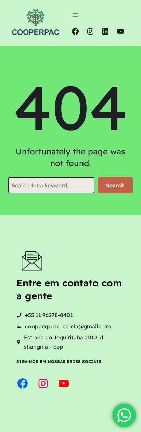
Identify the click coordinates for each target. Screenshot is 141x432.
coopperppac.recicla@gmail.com (68, 326)
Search (115, 185)
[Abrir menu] (75, 15)
